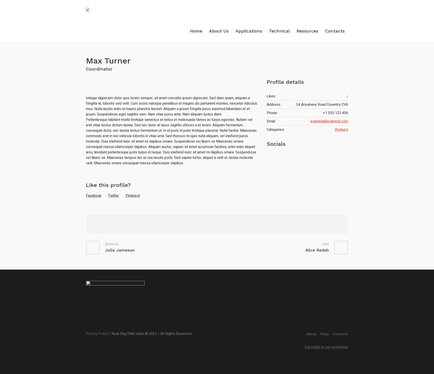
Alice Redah (317, 250)
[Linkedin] (344, 4)
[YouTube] (281, 157)
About (311, 334)
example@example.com (329, 121)
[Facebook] (275, 157)
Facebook (93, 195)
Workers (341, 129)
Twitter (113, 195)
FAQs (324, 334)
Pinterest (132, 195)
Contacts (340, 334)
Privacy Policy (97, 333)
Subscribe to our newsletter (326, 347)
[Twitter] (270, 157)
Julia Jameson (119, 250)
